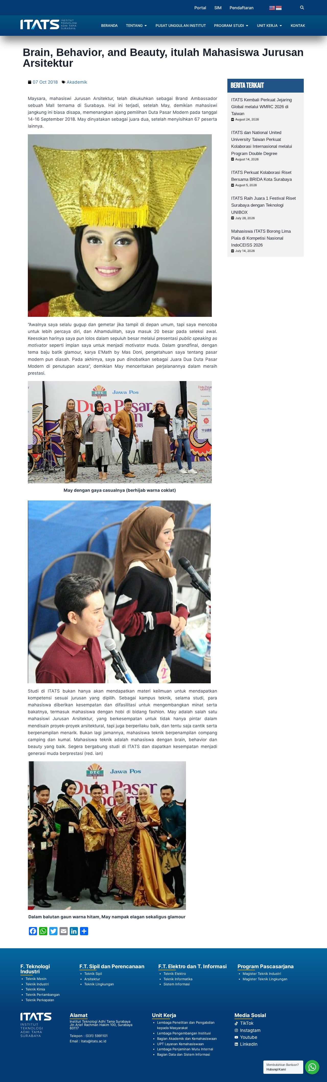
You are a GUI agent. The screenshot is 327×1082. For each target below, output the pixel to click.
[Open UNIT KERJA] (281, 25)
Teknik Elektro (175, 974)
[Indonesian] (279, 7)
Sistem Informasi (177, 984)
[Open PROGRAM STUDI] (247, 25)
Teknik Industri (37, 984)
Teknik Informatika (178, 979)
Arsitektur (92, 979)
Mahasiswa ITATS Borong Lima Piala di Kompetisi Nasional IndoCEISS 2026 (261, 238)
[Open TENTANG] (145, 25)
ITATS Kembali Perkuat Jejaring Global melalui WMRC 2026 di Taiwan (261, 106)
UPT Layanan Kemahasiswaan (180, 1044)
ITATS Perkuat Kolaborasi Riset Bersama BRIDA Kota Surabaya (261, 176)
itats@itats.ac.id (93, 1041)
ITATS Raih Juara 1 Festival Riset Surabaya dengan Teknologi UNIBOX (263, 205)
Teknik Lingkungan (99, 984)
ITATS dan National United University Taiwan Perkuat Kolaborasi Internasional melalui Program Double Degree (261, 143)
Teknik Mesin (36, 979)
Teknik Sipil (93, 974)
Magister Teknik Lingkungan (265, 979)
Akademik (77, 82)
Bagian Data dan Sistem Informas (183, 1054)
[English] (272, 7)
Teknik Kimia (35, 989)
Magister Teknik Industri (262, 974)
